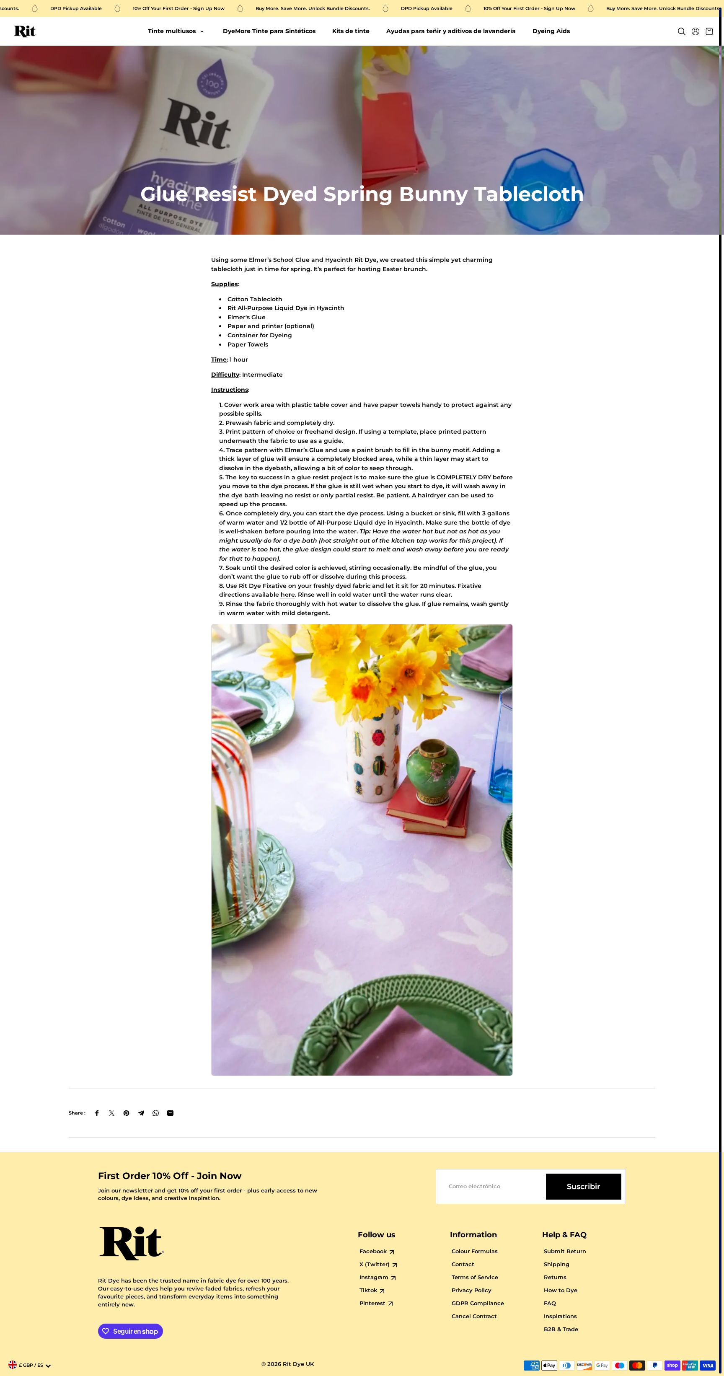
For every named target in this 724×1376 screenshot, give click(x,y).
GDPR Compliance (478, 1303)
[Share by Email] (170, 1113)
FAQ (550, 1303)
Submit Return (565, 1251)
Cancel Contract (474, 1316)
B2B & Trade (561, 1329)
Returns (555, 1277)
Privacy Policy (471, 1290)
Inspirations (560, 1316)
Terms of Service (475, 1277)
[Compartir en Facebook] (97, 1113)
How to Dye (560, 1290)
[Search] (681, 31)
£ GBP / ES (31, 1365)
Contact (463, 1264)
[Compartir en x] (111, 1113)
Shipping (556, 1264)
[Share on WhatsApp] (155, 1113)
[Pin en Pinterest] (126, 1113)
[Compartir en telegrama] (141, 1113)
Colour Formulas (475, 1251)
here (288, 594)
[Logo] (25, 32)
